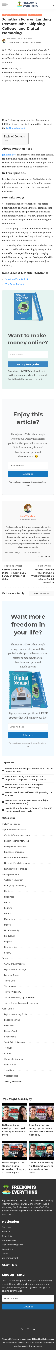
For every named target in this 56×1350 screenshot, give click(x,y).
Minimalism (9, 919)
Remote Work (10, 1031)
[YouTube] (49, 556)
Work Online (8, 1008)
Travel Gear (9, 980)
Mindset (8, 913)
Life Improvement (10, 874)
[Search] (52, 4)
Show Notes (35, 15)
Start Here (9, 1070)
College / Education (13, 880)
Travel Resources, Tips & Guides (19, 997)
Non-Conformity (12, 930)
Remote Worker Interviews (16, 869)
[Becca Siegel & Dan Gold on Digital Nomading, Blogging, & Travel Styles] (14, 1150)
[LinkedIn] (46, 556)
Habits (7, 891)
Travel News (10, 986)
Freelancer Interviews (14, 852)
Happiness (9, 897)
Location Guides (12, 975)
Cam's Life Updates (13, 1059)
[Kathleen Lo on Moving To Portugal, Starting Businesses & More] (14, 1112)
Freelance (8, 1025)
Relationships (10, 947)
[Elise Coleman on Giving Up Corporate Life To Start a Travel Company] (41, 1112)
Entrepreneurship (12, 1020)
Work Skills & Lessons (14, 1042)
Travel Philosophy (12, 992)
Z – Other (6, 1053)
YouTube (8, 1048)
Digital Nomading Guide (15, 1014)
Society (7, 952)
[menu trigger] (5, 4)
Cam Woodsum (13, 39)
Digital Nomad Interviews (15, 15)
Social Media (10, 1036)
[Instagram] (42, 556)
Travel (5, 958)
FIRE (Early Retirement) (15, 885)
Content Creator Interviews (17, 835)
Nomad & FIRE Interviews (16, 857)
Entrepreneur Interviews (15, 846)
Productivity (10, 936)
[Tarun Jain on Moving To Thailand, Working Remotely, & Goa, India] (41, 1150)
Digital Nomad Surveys (15, 969)
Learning (8, 908)
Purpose (8, 941)
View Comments (41, 593)
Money (7, 925)
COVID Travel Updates (14, 964)
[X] (39, 556)
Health (7, 902)
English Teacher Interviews (16, 841)
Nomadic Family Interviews (17, 863)
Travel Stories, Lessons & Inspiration (21, 1003)
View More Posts (28, 520)
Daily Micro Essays (11, 824)
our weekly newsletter (32, 438)
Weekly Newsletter (13, 1081)
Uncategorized (11, 1076)
